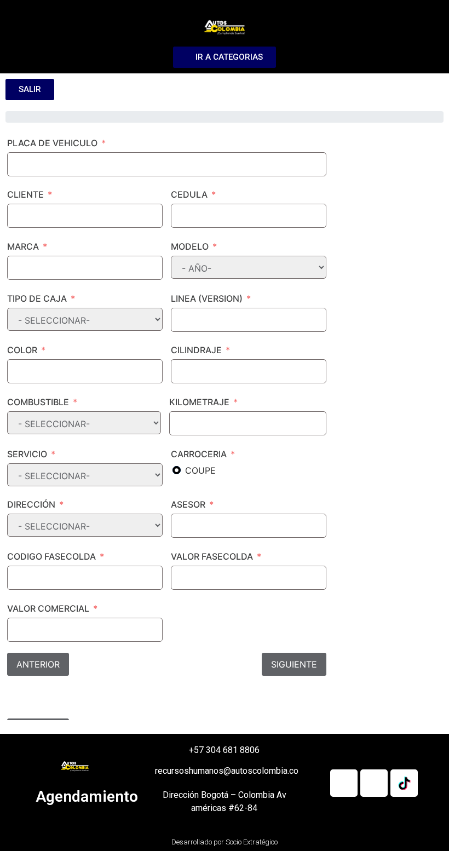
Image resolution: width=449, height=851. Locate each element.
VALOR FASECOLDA (212, 556)
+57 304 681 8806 (224, 750)
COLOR (22, 349)
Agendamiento (87, 796)
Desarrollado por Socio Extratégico (224, 842)
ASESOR (188, 504)
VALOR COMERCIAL (48, 608)
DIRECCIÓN (31, 504)
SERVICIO (27, 454)
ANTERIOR (38, 664)
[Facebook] (344, 783)
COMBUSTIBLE (38, 401)
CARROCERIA (199, 454)
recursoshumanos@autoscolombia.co (226, 771)
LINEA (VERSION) (207, 298)
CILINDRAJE (196, 349)
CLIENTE (25, 194)
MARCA (23, 246)
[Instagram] (374, 783)
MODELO (190, 246)
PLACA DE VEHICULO (52, 142)
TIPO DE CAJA (37, 298)
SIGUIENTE (294, 664)
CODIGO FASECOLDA (51, 556)
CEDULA (189, 194)
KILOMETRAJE (199, 401)
